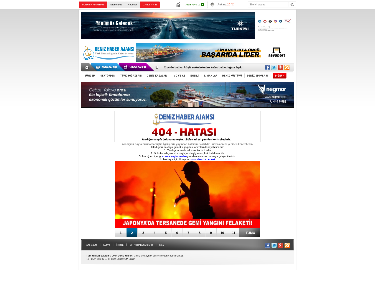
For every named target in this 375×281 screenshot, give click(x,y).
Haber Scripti (116, 259)
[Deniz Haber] (108, 62)
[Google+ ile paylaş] (280, 67)
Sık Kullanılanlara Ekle (141, 244)
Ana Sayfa (91, 244)
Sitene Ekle (116, 4)
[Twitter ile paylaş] (273, 67)
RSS (161, 244)
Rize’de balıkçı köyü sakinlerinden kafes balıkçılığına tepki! (203, 67)
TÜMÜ (250, 233)
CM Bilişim (129, 259)
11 (233, 233)
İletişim (119, 244)
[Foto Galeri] (107, 67)
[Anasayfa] (87, 67)
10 (222, 233)
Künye (106, 244)
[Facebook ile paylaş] (267, 67)
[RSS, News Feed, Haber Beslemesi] (286, 67)
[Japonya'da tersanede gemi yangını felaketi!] (187, 195)
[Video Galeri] (135, 67)
